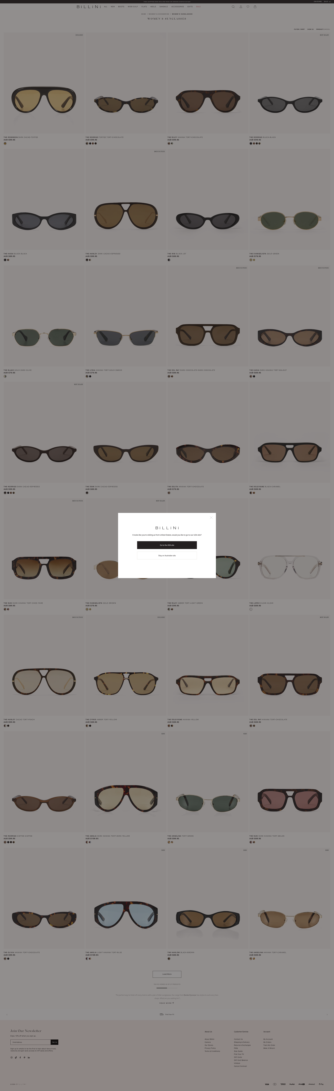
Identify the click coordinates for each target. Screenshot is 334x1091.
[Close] (211, 518)
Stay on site (167, 555)
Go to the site (167, 545)
